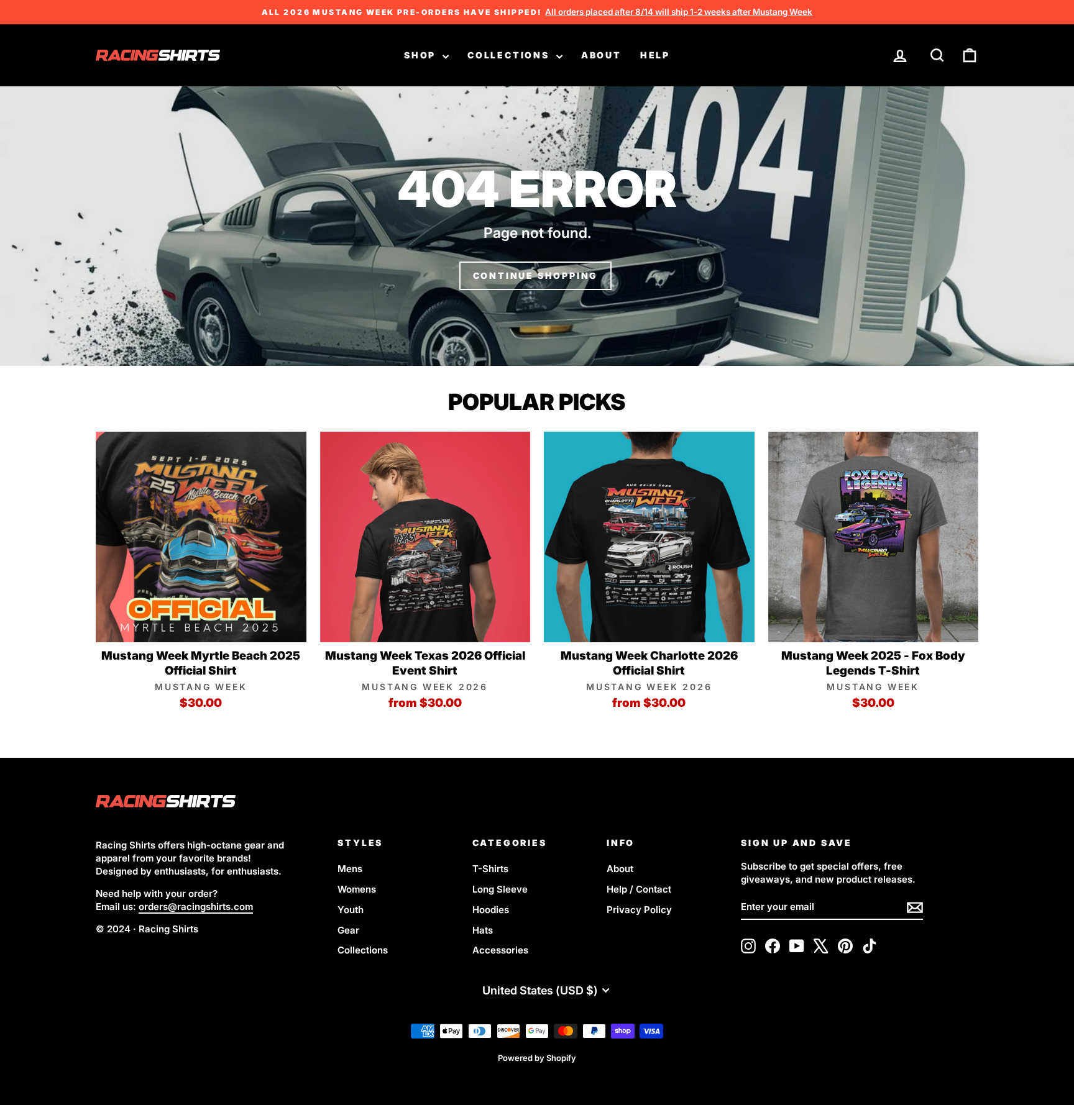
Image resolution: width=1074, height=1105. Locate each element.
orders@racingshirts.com (196, 906)
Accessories (500, 950)
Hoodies (490, 910)
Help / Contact (639, 889)
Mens (349, 869)
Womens (356, 889)
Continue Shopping (536, 275)
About (601, 55)
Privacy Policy (639, 910)
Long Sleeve (500, 889)
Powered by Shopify (537, 1058)
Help (655, 55)
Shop (421, 55)
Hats (482, 930)
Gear (348, 930)
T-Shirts (490, 869)
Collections (510, 55)
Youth (350, 910)
